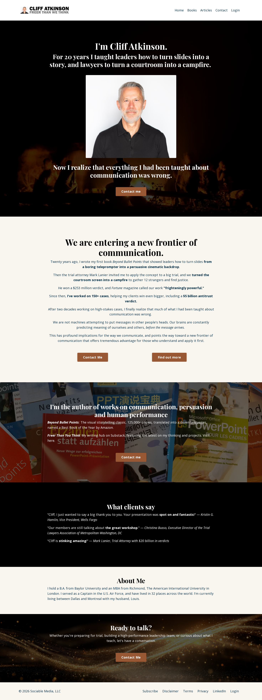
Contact (221, 10)
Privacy (202, 691)
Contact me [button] (131, 191)
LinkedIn (219, 691)
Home (179, 10)
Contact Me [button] (92, 357)
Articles (206, 10)
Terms (188, 691)
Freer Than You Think (63, 435)
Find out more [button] (169, 357)
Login (235, 10)
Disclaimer (170, 691)
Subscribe (150, 691)
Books (192, 10)
